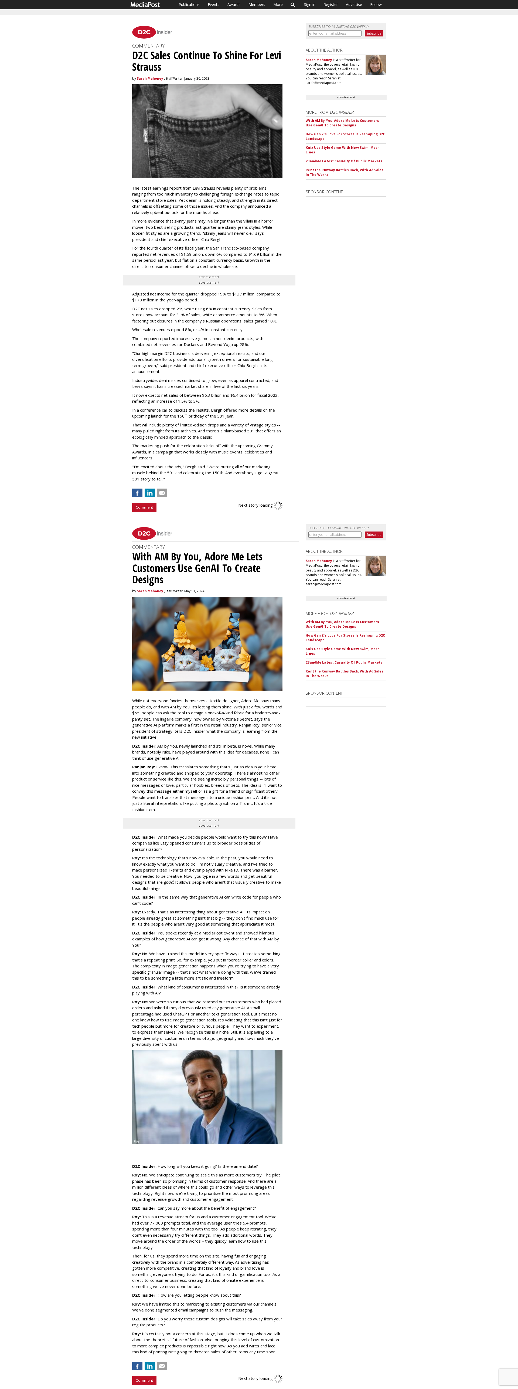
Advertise (354, 4)
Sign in (309, 4)
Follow (376, 4)
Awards (233, 4)
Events (213, 4)
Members (256, 4)
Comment (144, 507)
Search (293, 4)
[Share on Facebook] (137, 493)
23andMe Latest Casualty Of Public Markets (344, 161)
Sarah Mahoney (150, 78)
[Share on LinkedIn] (150, 493)
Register (330, 4)
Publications (189, 4)
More (278, 4)
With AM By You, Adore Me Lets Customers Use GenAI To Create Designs (342, 122)
